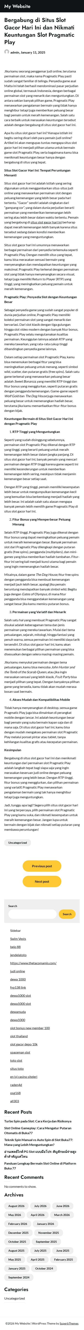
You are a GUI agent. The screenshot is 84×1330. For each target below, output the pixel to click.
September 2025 (46, 1241)
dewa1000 (17, 1020)
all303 (14, 1101)
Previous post (42, 866)
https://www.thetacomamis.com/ (33, 963)
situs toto (17, 1068)
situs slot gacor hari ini (46, 222)
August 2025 (16, 1250)
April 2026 (37, 1215)
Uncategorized (17, 842)
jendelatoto (18, 955)
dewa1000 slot (20, 995)
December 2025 (18, 1232)
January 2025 (16, 1268)
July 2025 (40, 1250)
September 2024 (18, 1277)
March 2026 (62, 1215)
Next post (42, 881)
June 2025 (62, 1250)
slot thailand (19, 1036)
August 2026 (16, 1206)
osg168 (15, 1093)
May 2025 (14, 1259)
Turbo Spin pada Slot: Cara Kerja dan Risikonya (37, 1121)
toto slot (16, 1060)
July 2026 (40, 1206)
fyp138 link (18, 987)
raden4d (16, 1085)
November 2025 (48, 1232)
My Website (17, 6)
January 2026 (45, 1223)
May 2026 (14, 1215)
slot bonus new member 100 (30, 1028)
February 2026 (17, 1223)
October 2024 (44, 1268)
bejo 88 (15, 947)
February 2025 (63, 1259)
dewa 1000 (18, 979)
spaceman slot (20, 1052)
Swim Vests (18, 939)
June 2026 (62, 1206)
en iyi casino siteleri (23, 1077)
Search (12, 906)
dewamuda (18, 1012)
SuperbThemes (69, 1323)
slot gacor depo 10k (24, 1044)
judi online (17, 971)
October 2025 (17, 1241)
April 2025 (37, 1259)
